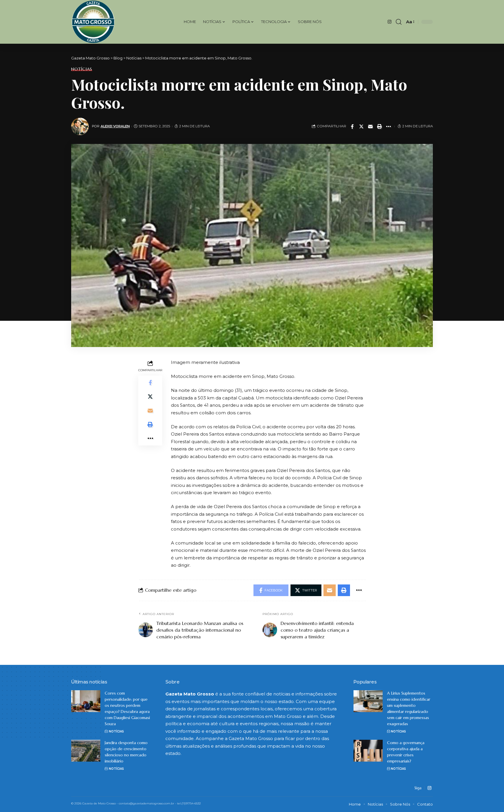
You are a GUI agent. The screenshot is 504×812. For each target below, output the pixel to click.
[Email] (370, 126)
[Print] (379, 126)
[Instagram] (389, 22)
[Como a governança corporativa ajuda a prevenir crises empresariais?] (368, 751)
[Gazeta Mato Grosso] (93, 22)
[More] (388, 126)
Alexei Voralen (115, 126)
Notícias (81, 69)
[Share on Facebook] (352, 126)
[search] (399, 22)
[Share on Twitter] (361, 126)
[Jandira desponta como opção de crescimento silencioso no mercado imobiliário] (85, 751)
